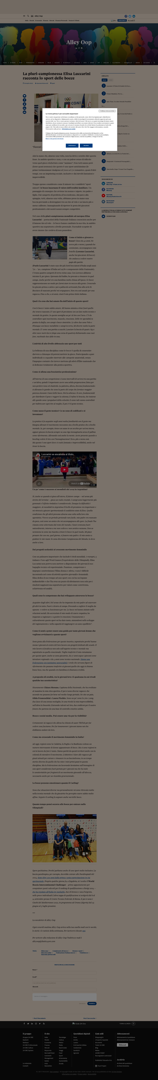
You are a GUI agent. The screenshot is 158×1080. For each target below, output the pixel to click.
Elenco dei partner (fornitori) (54, 138)
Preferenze (72, 145)
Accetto (86, 145)
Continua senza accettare (107, 111)
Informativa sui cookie (68, 129)
